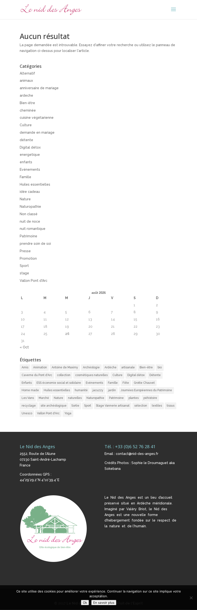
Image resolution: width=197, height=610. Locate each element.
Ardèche (111, 367)
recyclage (29, 405)
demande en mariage (37, 132)
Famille (25, 177)
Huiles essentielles (35, 184)
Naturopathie (30, 206)
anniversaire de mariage (39, 88)
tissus (170, 405)
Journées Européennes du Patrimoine (146, 390)
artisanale (128, 367)
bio (160, 367)
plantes (134, 398)
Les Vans (28, 398)
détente (26, 140)
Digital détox (30, 147)
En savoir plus (103, 602)
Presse (25, 251)
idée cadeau (30, 192)
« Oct (24, 347)
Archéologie (91, 367)
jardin (112, 390)
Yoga (67, 413)
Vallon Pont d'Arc (33, 281)
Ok (85, 602)
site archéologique (54, 405)
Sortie (75, 405)
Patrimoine (28, 236)
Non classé (28, 214)
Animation (40, 367)
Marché (44, 398)
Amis (25, 367)
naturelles (75, 398)
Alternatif (27, 73)
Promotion (28, 258)
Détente (155, 375)
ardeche (26, 95)
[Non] (191, 597)
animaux (26, 80)
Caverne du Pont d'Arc (37, 375)
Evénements (30, 169)
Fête (126, 382)
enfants (26, 162)
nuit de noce (30, 221)
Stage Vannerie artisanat (112, 405)
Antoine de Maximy (65, 367)
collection (63, 375)
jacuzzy (97, 390)
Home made (30, 390)
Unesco (27, 413)
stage (24, 273)
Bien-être (27, 103)
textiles (157, 405)
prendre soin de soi (35, 243)
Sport (24, 266)
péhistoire (150, 398)
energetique (30, 155)
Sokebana (113, 469)
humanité (81, 390)
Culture (26, 125)
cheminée (28, 110)
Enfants (27, 382)
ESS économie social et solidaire (59, 382)
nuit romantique (32, 229)
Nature (25, 199)
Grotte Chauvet (144, 382)
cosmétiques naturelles (91, 375)
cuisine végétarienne (37, 117)
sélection (140, 405)
